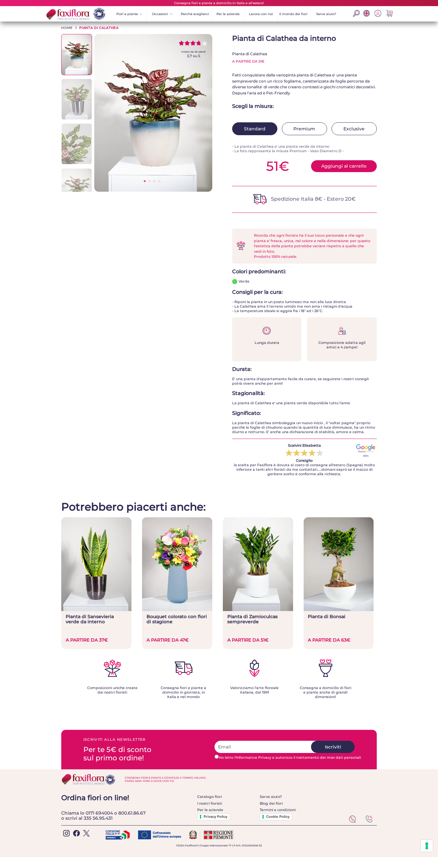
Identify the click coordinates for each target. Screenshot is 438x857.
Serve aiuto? (326, 14)
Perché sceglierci (195, 14)
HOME (67, 28)
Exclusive (354, 128)
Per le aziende (228, 14)
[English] (366, 15)
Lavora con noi (261, 14)
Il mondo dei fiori (293, 14)
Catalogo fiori (209, 796)
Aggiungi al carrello (343, 166)
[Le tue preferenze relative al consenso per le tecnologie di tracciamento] (427, 846)
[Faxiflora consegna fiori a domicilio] (75, 14)
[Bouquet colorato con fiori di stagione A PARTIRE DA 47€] (177, 609)
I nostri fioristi (209, 803)
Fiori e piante (129, 14)
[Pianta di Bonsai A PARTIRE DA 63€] (339, 609)
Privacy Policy (215, 816)
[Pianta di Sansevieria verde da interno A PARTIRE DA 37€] (96, 609)
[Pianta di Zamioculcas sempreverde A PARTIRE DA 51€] (258, 609)
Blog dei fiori (271, 803)
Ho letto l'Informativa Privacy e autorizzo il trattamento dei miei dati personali (290, 757)
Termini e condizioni (278, 810)
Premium (304, 128)
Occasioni (162, 14)
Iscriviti (333, 746)
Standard (254, 128)
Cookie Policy (278, 816)
